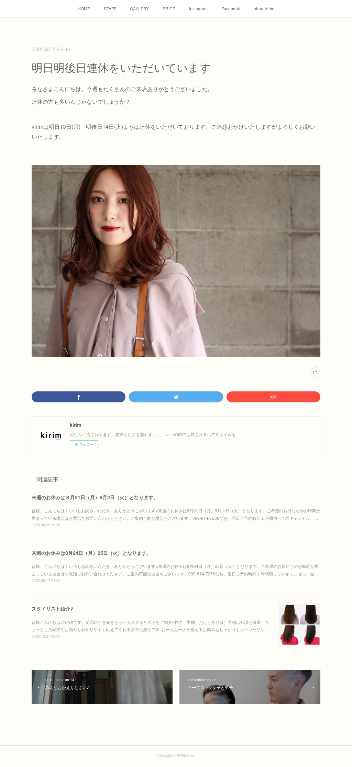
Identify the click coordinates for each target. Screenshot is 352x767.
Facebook (230, 8)
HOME (84, 8)
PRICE (169, 8)
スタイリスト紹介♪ (52, 608)
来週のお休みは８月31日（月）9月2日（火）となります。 (95, 497)
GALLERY (139, 8)
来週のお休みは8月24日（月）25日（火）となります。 (91, 552)
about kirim (264, 8)
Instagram (198, 8)
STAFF (110, 8)
